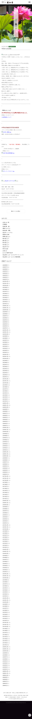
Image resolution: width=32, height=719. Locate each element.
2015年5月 (5, 539)
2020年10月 (5, 407)
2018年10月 (5, 456)
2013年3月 (5, 592)
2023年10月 (5, 334)
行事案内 (5, 224)
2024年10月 (5, 309)
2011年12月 (5, 622)
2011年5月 (5, 636)
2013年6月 (5, 586)
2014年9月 (5, 555)
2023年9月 (5, 336)
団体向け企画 (6, 234)
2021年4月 (5, 395)
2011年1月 (5, 644)
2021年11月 (5, 380)
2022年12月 (5, 354)
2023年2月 (5, 350)
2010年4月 (5, 663)
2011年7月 (5, 632)
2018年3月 (5, 470)
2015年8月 (5, 533)
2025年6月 (5, 293)
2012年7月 (5, 608)
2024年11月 (5, 307)
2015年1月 (5, 547)
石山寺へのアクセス (10, 180)
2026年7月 (5, 267)
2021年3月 (5, 397)
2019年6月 (5, 439)
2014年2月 (5, 569)
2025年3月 (5, 299)
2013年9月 (5, 579)
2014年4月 (5, 565)
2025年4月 (5, 297)
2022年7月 (5, 364)
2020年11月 (5, 405)
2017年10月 (5, 480)
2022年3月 (5, 372)
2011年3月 (5, 640)
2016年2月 (5, 521)
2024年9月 (5, 311)
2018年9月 (5, 458)
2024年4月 (5, 322)
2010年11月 (5, 649)
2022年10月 (5, 358)
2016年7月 (5, 510)
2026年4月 (5, 273)
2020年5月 (5, 417)
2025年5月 (5, 295)
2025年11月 (5, 283)
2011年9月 (5, 628)
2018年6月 (5, 464)
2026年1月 (5, 279)
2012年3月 (5, 616)
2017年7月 (5, 486)
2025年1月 (5, 303)
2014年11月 (5, 551)
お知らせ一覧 (6, 222)
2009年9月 (5, 677)
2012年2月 (5, 618)
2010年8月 (5, 655)
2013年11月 (5, 575)
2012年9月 (5, 604)
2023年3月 (5, 348)
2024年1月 (5, 328)
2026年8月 (5, 265)
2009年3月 (5, 683)
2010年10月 (5, 650)
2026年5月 (5, 271)
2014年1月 (5, 571)
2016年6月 (5, 512)
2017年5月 (5, 490)
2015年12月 (5, 525)
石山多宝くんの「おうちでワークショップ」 (13, 254)
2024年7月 (5, 315)
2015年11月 (5, 527)
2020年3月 (5, 421)
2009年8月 (5, 679)
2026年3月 (5, 275)
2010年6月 (5, 659)
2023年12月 (5, 330)
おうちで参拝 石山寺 (8, 252)
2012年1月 (5, 620)
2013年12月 (5, 573)
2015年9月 (5, 531)
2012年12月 (5, 598)
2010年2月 (5, 667)
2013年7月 (5, 584)
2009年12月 (5, 671)
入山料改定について (6, 117)
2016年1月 (5, 523)
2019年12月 (5, 427)
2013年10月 (5, 577)
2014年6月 (5, 561)
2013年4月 (5, 590)
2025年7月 (5, 291)
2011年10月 (5, 626)
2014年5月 (5, 563)
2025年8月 (5, 289)
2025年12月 (5, 281)
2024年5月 (5, 320)
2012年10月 (5, 602)
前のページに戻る (15, 211)
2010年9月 (5, 653)
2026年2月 (5, 277)
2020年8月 (5, 411)
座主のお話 (5, 248)
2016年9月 (5, 506)
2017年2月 (5, 496)
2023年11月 (5, 332)
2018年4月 (5, 468)
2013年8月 (5, 581)
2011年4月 (5, 638)
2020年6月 (5, 415)
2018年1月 (5, 474)
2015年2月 (5, 545)
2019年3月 (5, 445)
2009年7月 (5, 681)
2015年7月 (5, 535)
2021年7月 (5, 389)
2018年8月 (5, 460)
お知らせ (5, 250)
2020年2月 (5, 423)
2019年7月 (5, 437)
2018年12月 (5, 452)
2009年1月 (5, 685)
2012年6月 (5, 610)
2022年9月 (5, 360)
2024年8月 (5, 313)
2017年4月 (5, 492)
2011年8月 (5, 630)
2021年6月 (5, 391)
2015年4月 (5, 541)
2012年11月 (5, 600)
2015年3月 (5, 543)
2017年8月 (5, 484)
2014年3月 (5, 567)
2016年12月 (5, 500)
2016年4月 (5, 516)
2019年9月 (5, 433)
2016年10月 (5, 504)
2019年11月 (5, 429)
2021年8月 (5, 387)
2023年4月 (5, 346)
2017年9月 (5, 482)
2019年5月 (5, 441)
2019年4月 (5, 443)
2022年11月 (5, 356)
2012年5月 (5, 612)
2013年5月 (5, 588)
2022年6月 (5, 366)
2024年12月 (5, 305)
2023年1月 (5, 352)
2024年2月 (5, 326)
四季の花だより (6, 236)
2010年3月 (5, 665)
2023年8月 (5, 338)
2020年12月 (5, 403)
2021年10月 (5, 382)
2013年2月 (5, 594)
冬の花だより (6, 244)
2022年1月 (5, 376)
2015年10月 (5, 529)
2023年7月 (5, 340)
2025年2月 (5, 301)
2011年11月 (5, 624)
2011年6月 (5, 634)
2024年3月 (5, 324)
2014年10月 (5, 553)
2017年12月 (5, 476)
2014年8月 (5, 557)
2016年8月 (5, 508)
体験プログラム (6, 228)
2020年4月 (5, 419)
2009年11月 (5, 673)
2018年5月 (5, 466)
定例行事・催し (6, 226)
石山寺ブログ (6, 246)
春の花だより (6, 238)
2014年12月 (5, 549)
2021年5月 (5, 393)
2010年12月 (5, 646)
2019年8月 (5, 435)
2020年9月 (5, 409)
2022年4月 (5, 370)
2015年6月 (5, 537)
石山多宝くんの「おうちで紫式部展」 (12, 256)
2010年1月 (5, 669)
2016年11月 (5, 502)
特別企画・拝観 (6, 230)
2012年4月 (5, 614)
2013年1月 (5, 596)
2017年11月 (5, 478)
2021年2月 (5, 399)
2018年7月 (5, 462)
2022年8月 (5, 362)
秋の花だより (6, 242)
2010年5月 (5, 661)
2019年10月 (5, 431)
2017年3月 (5, 494)
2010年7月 (5, 657)
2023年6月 (5, 342)
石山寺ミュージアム (7, 232)
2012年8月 (5, 606)
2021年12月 (5, 378)
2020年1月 (5, 425)
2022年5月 (5, 368)
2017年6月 (5, 488)
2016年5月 (5, 515)
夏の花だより (6, 240)
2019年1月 (5, 450)
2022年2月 (5, 374)
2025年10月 (5, 285)
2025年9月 (5, 287)
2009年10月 (5, 675)
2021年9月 (5, 385)
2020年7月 (5, 413)
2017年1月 (5, 498)
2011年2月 (5, 642)
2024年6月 (5, 317)
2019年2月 (5, 447)
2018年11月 (5, 454)
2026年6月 (5, 269)
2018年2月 (5, 472)
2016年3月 (5, 519)
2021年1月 (5, 401)
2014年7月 (5, 559)
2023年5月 (5, 344)
